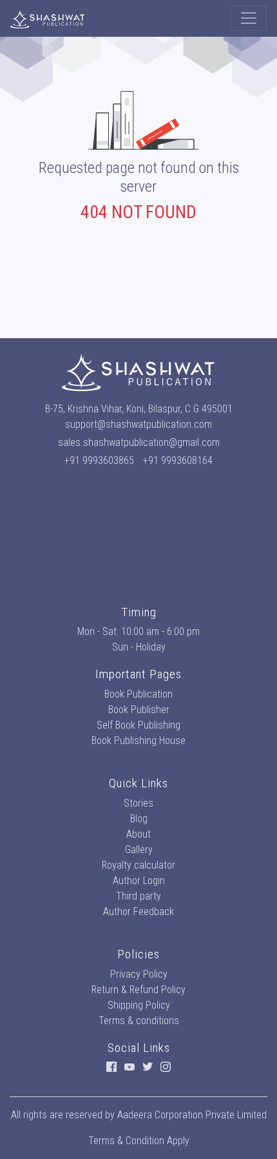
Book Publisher (138, 709)
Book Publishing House (138, 740)
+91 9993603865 (99, 460)
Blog (139, 818)
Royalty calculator (138, 865)
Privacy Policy (138, 974)
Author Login (139, 880)
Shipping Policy (139, 1005)
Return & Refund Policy (138, 989)
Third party (138, 896)
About (138, 834)
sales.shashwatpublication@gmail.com (139, 442)
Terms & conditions (139, 1020)
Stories (138, 803)
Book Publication (138, 694)
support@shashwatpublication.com (138, 424)
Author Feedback (138, 911)
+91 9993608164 (178, 460)
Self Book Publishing (138, 725)
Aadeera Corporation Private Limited (192, 1115)
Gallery (139, 849)
